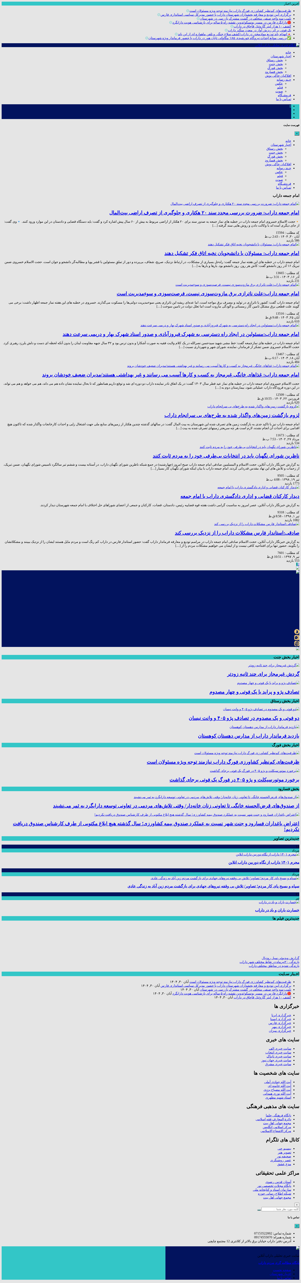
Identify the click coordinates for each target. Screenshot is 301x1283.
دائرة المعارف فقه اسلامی (273, 1119)
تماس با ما (284, 1278)
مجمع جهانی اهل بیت (277, 1123)
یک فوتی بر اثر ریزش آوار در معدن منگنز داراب (259, 30)
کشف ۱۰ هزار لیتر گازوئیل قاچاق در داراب (262, 26)
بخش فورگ (275, 68)
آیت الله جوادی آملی (277, 1082)
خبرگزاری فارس (279, 1023)
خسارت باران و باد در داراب (277, 910)
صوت (279, 91)
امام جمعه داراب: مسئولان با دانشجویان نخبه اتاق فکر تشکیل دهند (231, 253)
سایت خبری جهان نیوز (276, 1060)
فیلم (280, 87)
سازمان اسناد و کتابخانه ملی (272, 1189)
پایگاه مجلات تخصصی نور (274, 1186)
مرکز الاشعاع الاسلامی (275, 1131)
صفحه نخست (282, 1270)
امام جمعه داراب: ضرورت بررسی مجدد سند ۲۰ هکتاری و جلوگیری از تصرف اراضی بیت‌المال (204, 212)
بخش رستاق (274, 60)
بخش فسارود (274, 72)
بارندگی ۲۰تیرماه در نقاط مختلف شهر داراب (269, 962)
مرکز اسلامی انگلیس (277, 1127)
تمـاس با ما (283, 99)
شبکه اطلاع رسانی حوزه (274, 1193)
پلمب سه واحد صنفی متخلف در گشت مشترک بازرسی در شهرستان (245, 18)
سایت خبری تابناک (279, 1056)
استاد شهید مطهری (278, 1097)
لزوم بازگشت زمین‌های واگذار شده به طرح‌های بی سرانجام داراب (231, 415)
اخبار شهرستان (281, 56)
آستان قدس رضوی (278, 1182)
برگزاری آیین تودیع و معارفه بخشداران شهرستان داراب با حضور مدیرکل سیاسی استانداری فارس (226, 14)
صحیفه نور (284, 1156)
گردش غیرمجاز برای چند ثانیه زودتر (263, 674)
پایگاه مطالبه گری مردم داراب (278, 1263)
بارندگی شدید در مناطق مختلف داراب (274, 966)
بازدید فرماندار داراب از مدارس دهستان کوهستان (248, 735)
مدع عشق (284, 1164)
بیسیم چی (284, 1148)
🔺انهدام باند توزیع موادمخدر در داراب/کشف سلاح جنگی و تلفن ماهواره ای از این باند (234, 34)
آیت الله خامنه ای (279, 1086)
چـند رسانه (284, 79)
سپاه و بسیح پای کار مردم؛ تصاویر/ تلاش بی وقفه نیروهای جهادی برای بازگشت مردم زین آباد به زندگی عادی (213, 886)
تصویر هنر (284, 1152)
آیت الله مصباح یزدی (277, 1089)
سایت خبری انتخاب (278, 1052)
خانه (288, 52)
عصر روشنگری (280, 1160)
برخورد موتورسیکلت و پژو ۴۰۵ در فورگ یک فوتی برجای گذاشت (234, 779)
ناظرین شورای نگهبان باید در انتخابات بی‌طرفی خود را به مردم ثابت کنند (226, 455)
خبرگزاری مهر (281, 1027)
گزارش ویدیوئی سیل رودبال (280, 958)
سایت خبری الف (280, 1048)
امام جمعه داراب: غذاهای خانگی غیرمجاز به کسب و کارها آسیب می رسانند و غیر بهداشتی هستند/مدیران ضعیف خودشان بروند (170, 374)
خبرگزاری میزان (280, 1030)
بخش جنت (276, 64)
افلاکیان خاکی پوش (278, 75)
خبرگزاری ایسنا (280, 1019)
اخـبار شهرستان (280, 1274)
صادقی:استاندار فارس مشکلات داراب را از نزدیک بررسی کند (237, 532)
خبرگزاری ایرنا (281, 1015)
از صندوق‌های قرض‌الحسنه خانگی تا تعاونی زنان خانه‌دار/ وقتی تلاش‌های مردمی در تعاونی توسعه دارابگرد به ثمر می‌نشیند (176, 805)
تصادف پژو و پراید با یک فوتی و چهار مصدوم (254, 691)
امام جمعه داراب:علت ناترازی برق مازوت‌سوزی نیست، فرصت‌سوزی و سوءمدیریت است (208, 293)
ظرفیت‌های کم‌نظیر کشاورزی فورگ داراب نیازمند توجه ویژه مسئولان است (240, 10)
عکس (279, 83)
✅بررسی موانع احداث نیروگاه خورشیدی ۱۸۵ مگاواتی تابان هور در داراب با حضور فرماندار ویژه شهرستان (219, 38)
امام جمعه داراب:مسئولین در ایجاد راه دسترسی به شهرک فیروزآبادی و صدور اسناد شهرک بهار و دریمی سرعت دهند (181, 334)
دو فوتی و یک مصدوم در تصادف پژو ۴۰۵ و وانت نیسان (244, 718)
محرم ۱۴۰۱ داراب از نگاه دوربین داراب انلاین (264, 862)
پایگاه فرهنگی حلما (278, 1115)
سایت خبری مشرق (278, 1064)
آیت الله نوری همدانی (277, 1093)
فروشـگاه (284, 95)
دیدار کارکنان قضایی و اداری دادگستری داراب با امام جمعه (239, 496)
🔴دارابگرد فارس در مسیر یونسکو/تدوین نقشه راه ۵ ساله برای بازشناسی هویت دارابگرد (231, 22)
